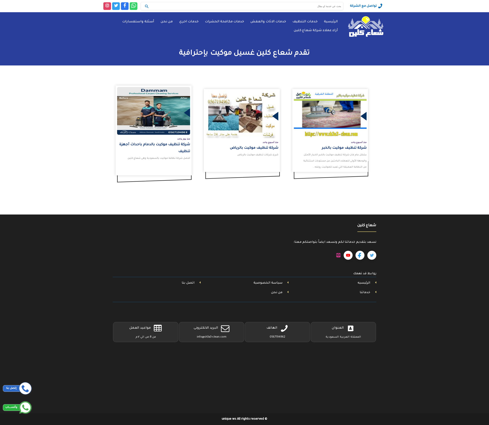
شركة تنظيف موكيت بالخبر (344, 148)
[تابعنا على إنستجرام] (338, 255)
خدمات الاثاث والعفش (268, 22)
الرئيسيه (364, 283)
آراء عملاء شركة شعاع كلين (316, 30)
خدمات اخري (188, 22)
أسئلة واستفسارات (138, 22)
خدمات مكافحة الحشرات (224, 22)
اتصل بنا (188, 283)
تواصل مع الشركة (363, 6)
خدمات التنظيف (304, 22)
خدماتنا (365, 292)
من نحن (167, 22)
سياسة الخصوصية (268, 283)
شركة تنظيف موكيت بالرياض (254, 148)
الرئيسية (331, 22)
